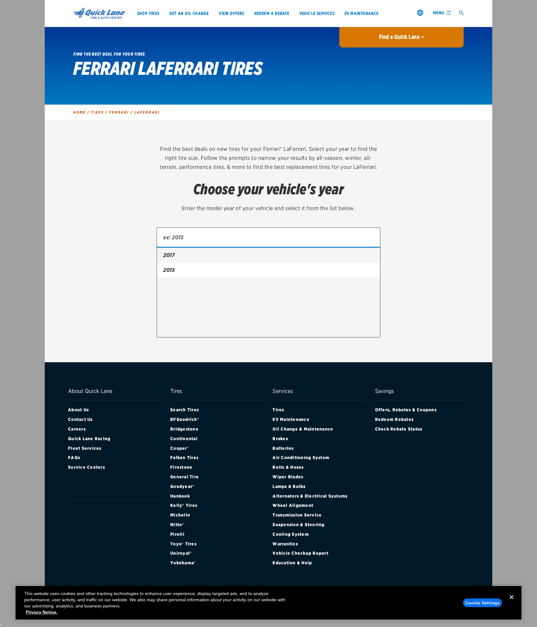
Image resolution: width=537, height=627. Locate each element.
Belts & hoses (288, 467)
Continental (184, 438)
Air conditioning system (301, 457)
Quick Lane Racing (89, 438)
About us (78, 409)
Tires (278, 409)
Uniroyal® (181, 553)
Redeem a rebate (272, 13)
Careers (77, 428)
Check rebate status (399, 428)
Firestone (181, 467)
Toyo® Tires (183, 543)
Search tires (184, 409)
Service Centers (86, 467)
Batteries (283, 448)
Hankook (180, 496)
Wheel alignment (293, 505)
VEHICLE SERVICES (317, 13)
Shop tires (148, 13)
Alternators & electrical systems (310, 496)
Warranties (285, 543)
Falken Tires (184, 457)
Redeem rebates (394, 419)
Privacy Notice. (41, 612)
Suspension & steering (298, 524)
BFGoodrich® (184, 419)
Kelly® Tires (183, 505)
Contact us (80, 419)
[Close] (511, 602)
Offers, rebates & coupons (406, 409)
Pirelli (177, 534)
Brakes (280, 438)
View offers (231, 13)
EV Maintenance (291, 419)
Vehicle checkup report (300, 553)
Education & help (292, 562)
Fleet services (85, 448)
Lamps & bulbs (289, 486)
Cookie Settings (482, 602)
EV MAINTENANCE (362, 13)
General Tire (184, 476)
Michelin (180, 514)
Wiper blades (288, 476)
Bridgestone (184, 428)
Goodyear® (182, 486)
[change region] (420, 13)
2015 (169, 270)
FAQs (74, 457)
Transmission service (297, 514)
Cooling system (291, 534)
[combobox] (268, 238)
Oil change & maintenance (303, 428)
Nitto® (177, 524)
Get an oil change (189, 13)
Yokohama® (183, 562)
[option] (268, 255)
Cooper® (179, 448)
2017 (169, 255)
